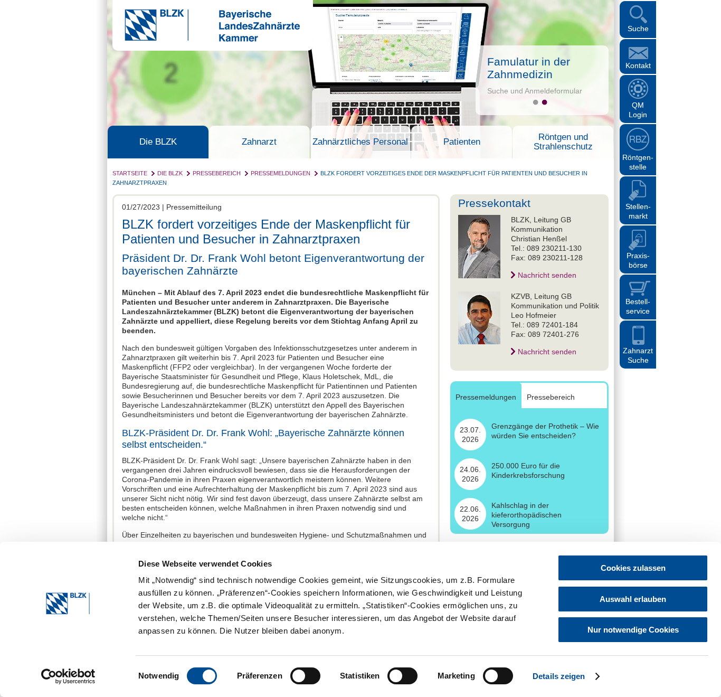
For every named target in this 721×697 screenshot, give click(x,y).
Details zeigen (559, 676)
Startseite (129, 173)
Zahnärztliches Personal (360, 142)
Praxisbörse (638, 260)
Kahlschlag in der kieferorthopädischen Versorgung (526, 515)
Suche (638, 28)
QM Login (638, 110)
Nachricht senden (547, 275)
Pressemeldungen (280, 173)
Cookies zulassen (633, 567)
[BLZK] (206, 39)
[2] (544, 102)
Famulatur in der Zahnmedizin (528, 67)
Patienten (461, 142)
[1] (535, 102)
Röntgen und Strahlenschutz (563, 142)
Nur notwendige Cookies (633, 629)
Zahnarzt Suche (638, 355)
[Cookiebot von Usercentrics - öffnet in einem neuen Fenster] (68, 676)
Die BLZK (158, 142)
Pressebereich (217, 173)
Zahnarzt (259, 142)
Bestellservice (637, 306)
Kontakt (638, 65)
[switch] (305, 675)
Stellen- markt (638, 211)
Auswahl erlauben (633, 599)
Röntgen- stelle (637, 162)
